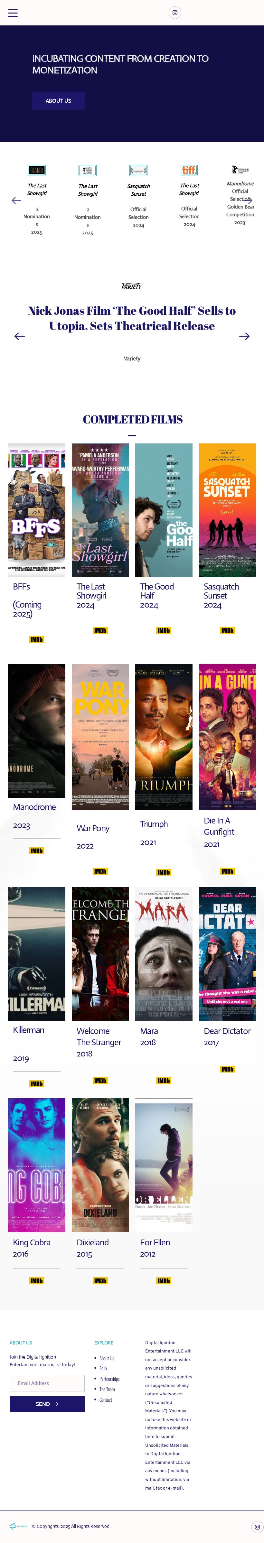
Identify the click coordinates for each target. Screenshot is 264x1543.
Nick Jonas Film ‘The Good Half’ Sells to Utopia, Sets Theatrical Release (133, 317)
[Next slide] (247, 200)
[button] (13, 13)
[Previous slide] (16, 200)
